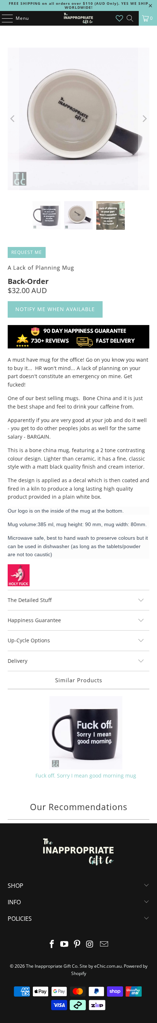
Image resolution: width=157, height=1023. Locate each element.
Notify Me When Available (55, 309)
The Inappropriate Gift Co (51, 966)
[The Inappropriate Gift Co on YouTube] (64, 944)
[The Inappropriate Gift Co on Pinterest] (77, 944)
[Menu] (3, 18)
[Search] (130, 18)
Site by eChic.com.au (101, 966)
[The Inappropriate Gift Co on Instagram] (89, 944)
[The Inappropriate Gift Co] (78, 18)
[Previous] (13, 119)
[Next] (144, 119)
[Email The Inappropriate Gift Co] (104, 944)
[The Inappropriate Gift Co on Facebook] (51, 944)
